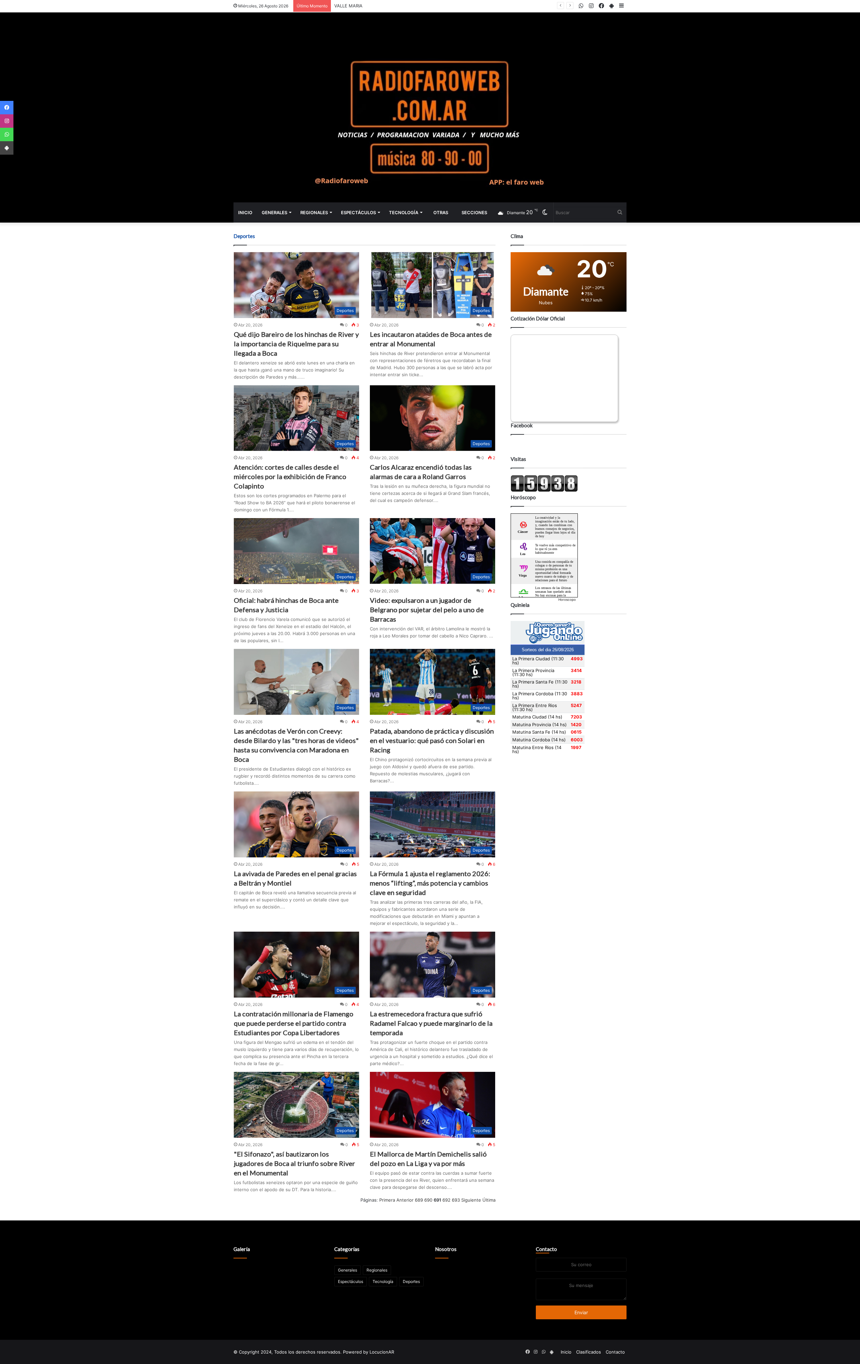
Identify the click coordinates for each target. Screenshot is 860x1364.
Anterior (405, 1200)
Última (489, 1200)
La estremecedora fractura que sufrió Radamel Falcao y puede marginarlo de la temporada (431, 1023)
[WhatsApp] (6, 134)
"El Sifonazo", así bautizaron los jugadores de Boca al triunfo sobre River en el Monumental (294, 1163)
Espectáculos (358, 212)
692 (446, 1200)
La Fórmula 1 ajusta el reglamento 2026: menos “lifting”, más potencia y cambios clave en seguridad (430, 882)
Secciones (474, 212)
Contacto (546, 1249)
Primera (387, 1200)
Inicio (245, 212)
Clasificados (588, 1352)
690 (428, 1200)
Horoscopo (567, 599)
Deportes (411, 1281)
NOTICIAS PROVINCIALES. (361, 5)
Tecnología (403, 212)
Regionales (314, 212)
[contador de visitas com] (544, 490)
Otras (440, 212)
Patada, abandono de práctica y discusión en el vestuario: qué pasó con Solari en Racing (432, 740)
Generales (274, 212)
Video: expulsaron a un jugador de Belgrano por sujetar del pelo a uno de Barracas (427, 609)
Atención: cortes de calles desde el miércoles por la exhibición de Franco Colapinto (290, 476)
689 (419, 1200)
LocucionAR (382, 1352)
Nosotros (446, 1249)
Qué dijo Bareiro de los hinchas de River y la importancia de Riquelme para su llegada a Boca (296, 343)
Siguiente (471, 1200)
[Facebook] (6, 107)
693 (456, 1200)
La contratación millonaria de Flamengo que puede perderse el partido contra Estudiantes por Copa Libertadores (293, 1023)
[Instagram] (6, 121)
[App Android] (6, 148)
